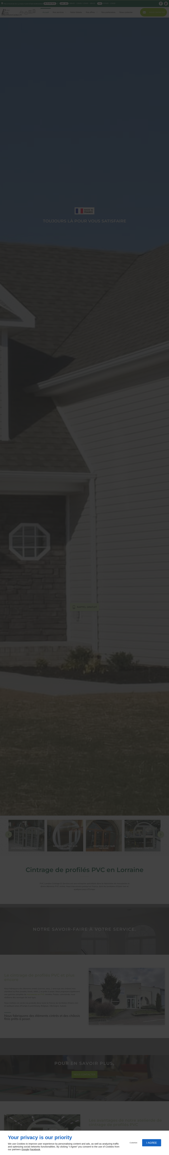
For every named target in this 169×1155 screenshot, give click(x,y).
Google (25, 1149)
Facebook (35, 1149)
